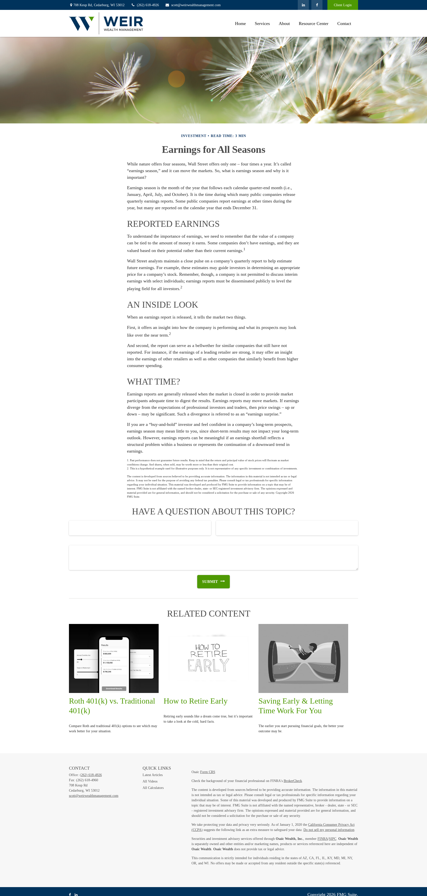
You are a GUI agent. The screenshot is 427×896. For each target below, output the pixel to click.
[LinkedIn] (303, 5)
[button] (240, 23)
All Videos (150, 781)
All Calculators (153, 788)
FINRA (323, 839)
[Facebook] (316, 5)
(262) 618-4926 (148, 5)
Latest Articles (153, 775)
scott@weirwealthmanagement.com (196, 5)
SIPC (332, 839)
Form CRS (207, 772)
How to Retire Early (196, 700)
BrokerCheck (293, 781)
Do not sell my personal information (328, 830)
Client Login (343, 5)
